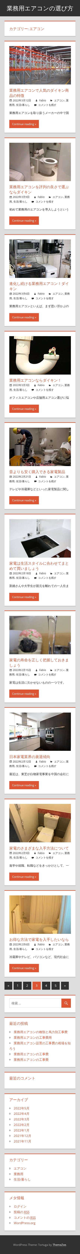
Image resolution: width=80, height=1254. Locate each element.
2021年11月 (22, 1141)
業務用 (18, 1174)
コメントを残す (47, 105)
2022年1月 (21, 1130)
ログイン (20, 1206)
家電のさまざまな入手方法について (39, 848)
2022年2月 (21, 1125)
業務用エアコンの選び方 (40, 8)
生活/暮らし (23, 105)
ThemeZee (59, 1245)
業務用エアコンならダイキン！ (35, 380)
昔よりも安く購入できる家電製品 (37, 472)
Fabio (42, 100)
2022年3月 (21, 1119)
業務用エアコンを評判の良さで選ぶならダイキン (39, 189)
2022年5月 (21, 1108)
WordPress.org (24, 1223)
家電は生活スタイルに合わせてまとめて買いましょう (39, 565)
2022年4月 (21, 1113)
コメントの (25, 1217)
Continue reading (23, 124)
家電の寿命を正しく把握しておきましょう (39, 662)
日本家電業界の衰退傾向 (29, 757)
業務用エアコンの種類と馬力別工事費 (41, 1032)
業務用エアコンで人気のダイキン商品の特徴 (39, 92)
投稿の (21, 1212)
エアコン (59, 100)
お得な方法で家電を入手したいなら (39, 939)
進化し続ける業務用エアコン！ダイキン (39, 286)
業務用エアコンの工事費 (31, 1054)
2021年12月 (22, 1136)
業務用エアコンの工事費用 (33, 1037)
